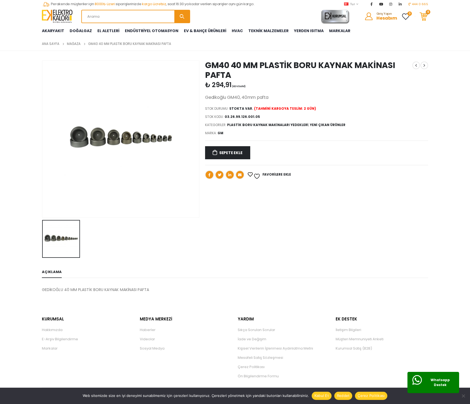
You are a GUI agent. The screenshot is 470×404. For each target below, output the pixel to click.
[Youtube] (381, 4)
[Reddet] (463, 396)
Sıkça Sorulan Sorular (256, 329)
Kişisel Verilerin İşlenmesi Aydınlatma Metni (275, 348)
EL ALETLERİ (108, 30)
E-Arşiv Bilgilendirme (60, 339)
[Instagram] (391, 4)
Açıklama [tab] (52, 271)
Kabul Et (321, 395)
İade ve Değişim (252, 339)
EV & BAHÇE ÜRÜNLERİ (205, 30)
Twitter (219, 174)
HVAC (237, 30)
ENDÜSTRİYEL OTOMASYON (151, 30)
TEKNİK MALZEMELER (268, 30)
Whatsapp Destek (440, 382)
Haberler (148, 329)
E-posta (240, 174)
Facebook (209, 174)
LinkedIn (229, 174)
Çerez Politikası (251, 366)
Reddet (343, 395)
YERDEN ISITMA (309, 30)
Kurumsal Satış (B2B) (354, 348)
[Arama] (182, 16)
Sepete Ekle (231, 152)
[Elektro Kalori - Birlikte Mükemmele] (58, 16)
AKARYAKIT (53, 30)
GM (220, 133)
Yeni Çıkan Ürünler (327, 125)
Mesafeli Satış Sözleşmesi (260, 357)
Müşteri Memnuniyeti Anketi (360, 339)
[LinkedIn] (400, 4)
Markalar (50, 348)
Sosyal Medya (152, 348)
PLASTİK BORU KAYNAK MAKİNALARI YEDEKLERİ (267, 125)
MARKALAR (339, 30)
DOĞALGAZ (81, 30)
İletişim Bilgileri (348, 329)
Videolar (147, 339)
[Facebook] (371, 4)
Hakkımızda (52, 329)
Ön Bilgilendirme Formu (258, 376)
